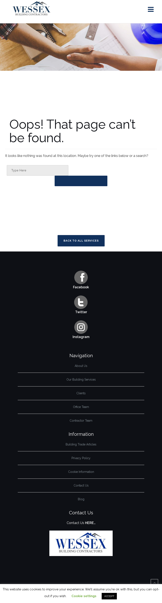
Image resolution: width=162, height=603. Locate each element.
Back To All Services (81, 240)
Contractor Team (81, 420)
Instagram (81, 337)
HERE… (90, 523)
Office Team (81, 407)
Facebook (81, 287)
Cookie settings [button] (84, 596)
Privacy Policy (81, 458)
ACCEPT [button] (109, 596)
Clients (81, 393)
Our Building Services (81, 379)
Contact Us (81, 485)
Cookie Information (81, 471)
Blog (81, 499)
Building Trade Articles (81, 444)
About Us (81, 366)
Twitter (81, 312)
